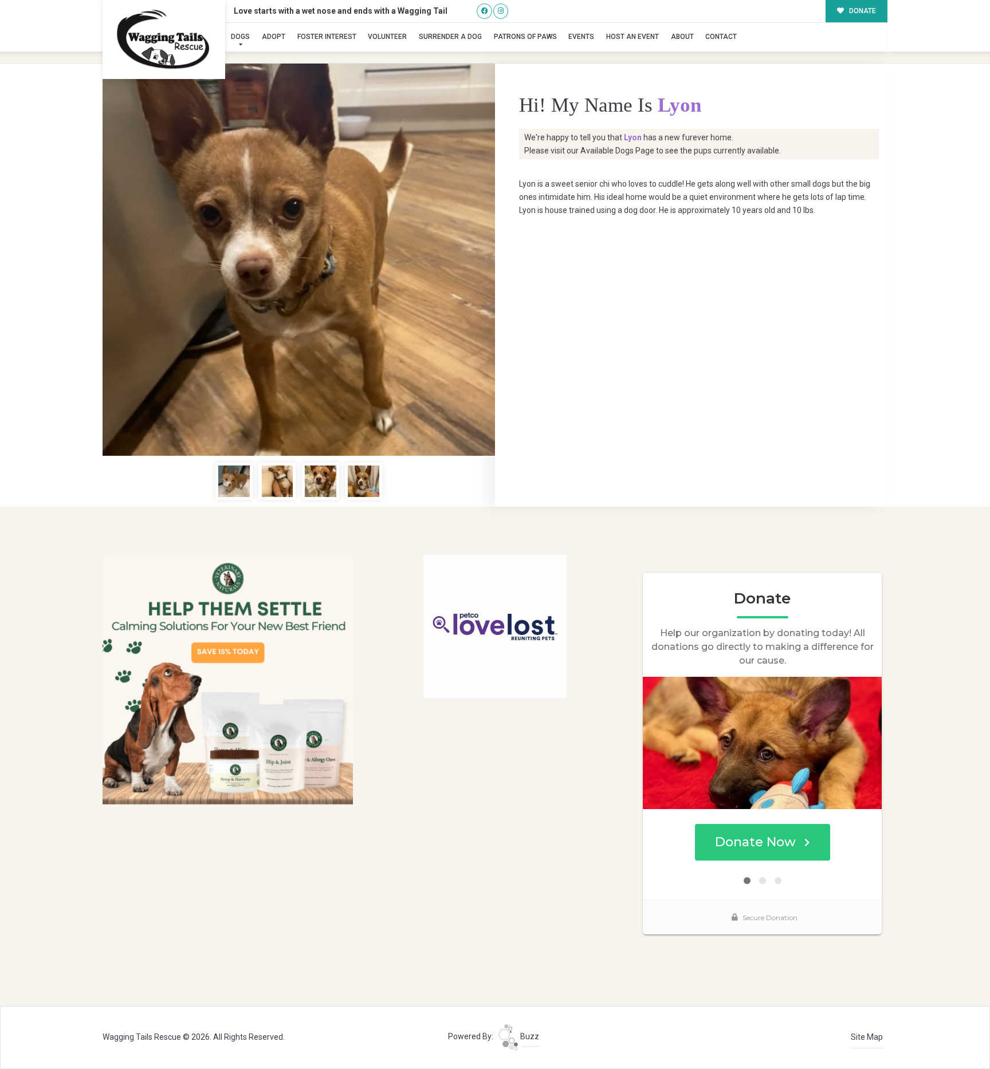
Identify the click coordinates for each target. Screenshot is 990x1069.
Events (581, 37)
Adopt (273, 37)
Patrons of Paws (525, 37)
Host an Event (632, 37)
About (682, 37)
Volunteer (387, 37)
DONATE (861, 11)
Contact (721, 37)
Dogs (240, 37)
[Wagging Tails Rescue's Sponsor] (228, 679)
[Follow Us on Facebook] (484, 11)
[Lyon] (299, 260)
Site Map (867, 1037)
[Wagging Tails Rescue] (163, 39)
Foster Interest (326, 37)
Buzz (528, 1036)
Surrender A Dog (450, 37)
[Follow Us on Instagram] (501, 11)
